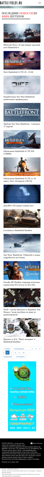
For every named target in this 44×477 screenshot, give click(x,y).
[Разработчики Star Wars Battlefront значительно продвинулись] (22, 85)
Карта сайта (15, 462)
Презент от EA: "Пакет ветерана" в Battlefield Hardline (19, 340)
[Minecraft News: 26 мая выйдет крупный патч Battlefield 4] (22, 33)
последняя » (21, 356)
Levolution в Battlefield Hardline (18, 230)
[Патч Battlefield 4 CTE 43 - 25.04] (22, 60)
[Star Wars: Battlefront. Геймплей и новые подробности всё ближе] (22, 243)
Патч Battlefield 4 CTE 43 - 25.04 (18, 72)
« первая (6, 348)
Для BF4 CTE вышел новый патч (19, 205)
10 (23, 352)
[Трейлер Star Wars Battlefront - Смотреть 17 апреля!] (22, 112)
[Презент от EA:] (22, 327)
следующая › (8, 356)
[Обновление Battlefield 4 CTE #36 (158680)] (22, 139)
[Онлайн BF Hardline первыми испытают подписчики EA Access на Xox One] (22, 270)
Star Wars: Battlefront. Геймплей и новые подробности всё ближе (22, 256)
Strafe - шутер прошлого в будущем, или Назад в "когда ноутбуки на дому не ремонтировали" (22, 312)
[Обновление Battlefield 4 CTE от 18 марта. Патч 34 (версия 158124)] (22, 166)
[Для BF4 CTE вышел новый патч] (22, 194)
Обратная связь (6, 462)
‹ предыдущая (18, 348)
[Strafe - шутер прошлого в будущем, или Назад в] (22, 297)
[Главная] (11, 2)
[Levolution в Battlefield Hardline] (22, 218)
